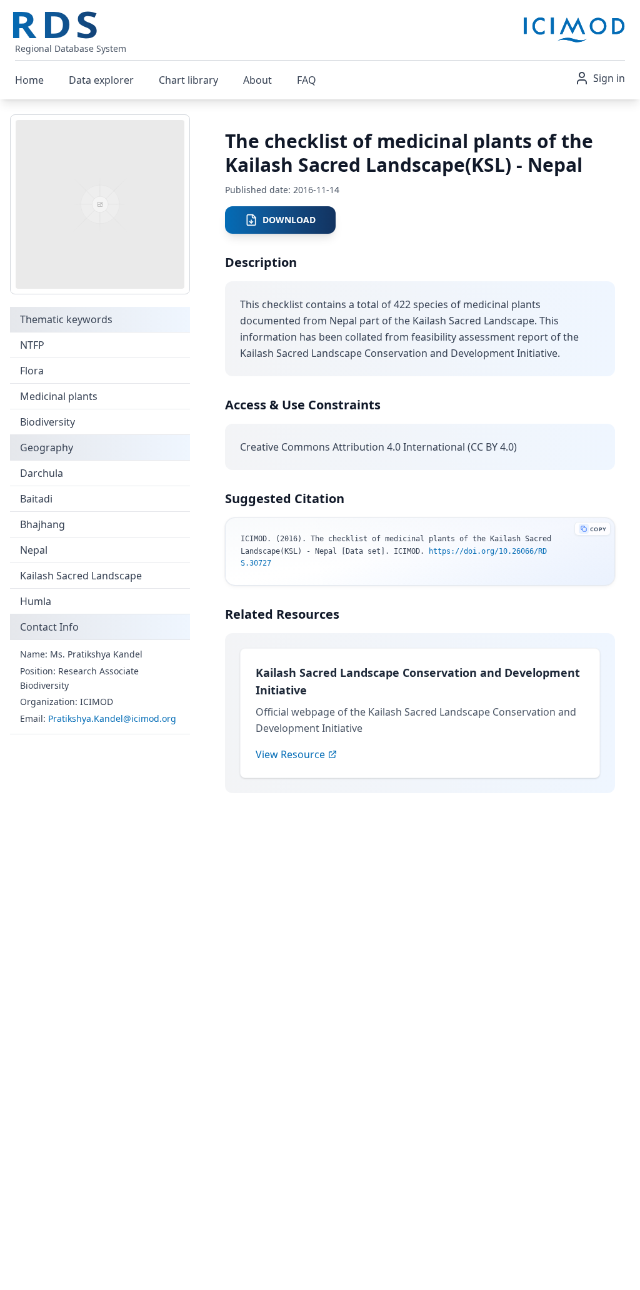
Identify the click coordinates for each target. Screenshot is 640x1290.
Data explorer (101, 80)
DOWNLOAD (289, 220)
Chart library (188, 80)
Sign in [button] (609, 78)
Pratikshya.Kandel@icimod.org (112, 718)
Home (29, 80)
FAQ (306, 80)
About (257, 80)
